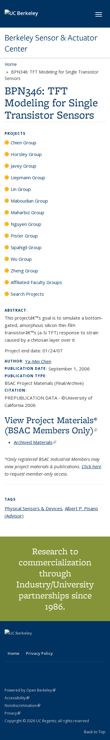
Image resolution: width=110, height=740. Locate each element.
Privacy (12, 713)
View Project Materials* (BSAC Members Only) (51, 425)
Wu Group (21, 259)
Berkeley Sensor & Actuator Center (51, 43)
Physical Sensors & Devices (33, 508)
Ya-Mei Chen (38, 361)
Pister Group (24, 236)
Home (11, 64)
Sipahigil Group (26, 247)
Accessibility (17, 697)
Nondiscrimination (22, 705)
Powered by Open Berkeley (30, 690)
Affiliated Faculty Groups (36, 282)
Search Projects (27, 294)
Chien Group (23, 142)
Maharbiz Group (27, 212)
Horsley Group (26, 154)
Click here (91, 466)
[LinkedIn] (22, 643)
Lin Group (21, 189)
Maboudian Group (29, 201)
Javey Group (23, 166)
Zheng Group (24, 271)
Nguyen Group (26, 224)
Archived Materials (35, 442)
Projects (15, 133)
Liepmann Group (28, 177)
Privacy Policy (39, 653)
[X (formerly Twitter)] (10, 643)
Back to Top (94, 731)
